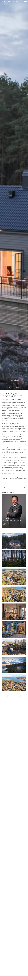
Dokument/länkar (8, 485)
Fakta (3, 482)
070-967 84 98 (8, 523)
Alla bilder (13, 696)
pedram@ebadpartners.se (11, 525)
